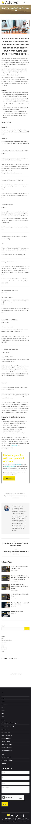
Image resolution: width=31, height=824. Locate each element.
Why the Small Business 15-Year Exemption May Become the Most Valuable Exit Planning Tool (20, 577)
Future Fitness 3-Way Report (7, 760)
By (16, 493)
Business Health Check (17, 611)
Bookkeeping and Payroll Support (9, 726)
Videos (3, 651)
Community (4, 642)
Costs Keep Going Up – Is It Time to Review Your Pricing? (20, 603)
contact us (14, 445)
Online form (12, 673)
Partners (3, 710)
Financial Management (6, 738)
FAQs (9, 821)
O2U (15, 822)
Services (3, 701)
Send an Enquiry (9, 478)
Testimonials (4, 649)
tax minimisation (15, 497)
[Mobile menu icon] (27, 2)
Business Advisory (5, 729)
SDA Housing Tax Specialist (7, 750)
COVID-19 (4, 644)
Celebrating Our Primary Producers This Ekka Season (19, 567)
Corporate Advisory (6, 732)
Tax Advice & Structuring (7, 744)
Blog (4, 21)
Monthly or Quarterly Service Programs (10, 723)
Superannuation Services (7, 747)
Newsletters (4, 647)
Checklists (4, 763)
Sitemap (20, 821)
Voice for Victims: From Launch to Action (20, 595)
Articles (3, 636)
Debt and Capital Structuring (7, 735)
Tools (3, 716)
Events (3, 646)
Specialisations (5, 704)
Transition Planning (6, 741)
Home (3, 695)
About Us (3, 698)
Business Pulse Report (6, 757)
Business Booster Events (7, 640)
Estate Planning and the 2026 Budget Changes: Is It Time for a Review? (19, 586)
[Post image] (6, 569)
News (3, 713)
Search (3, 626)
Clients (3, 707)
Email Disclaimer (14, 821)
